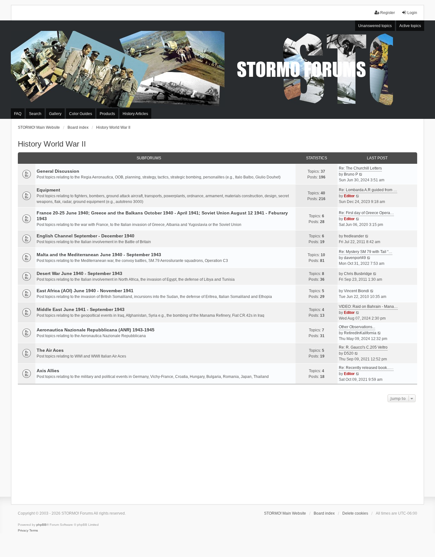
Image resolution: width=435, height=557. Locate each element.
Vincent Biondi (356, 291)
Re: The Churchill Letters (360, 168)
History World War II (52, 144)
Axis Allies (48, 370)
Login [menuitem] (412, 13)
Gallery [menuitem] (55, 114)
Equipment (48, 189)
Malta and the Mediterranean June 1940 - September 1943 (99, 254)
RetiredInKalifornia (360, 333)
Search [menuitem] (35, 114)
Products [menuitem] (107, 114)
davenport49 (355, 258)
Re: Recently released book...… (366, 367)
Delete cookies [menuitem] (355, 513)
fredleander (354, 236)
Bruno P (351, 174)
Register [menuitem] (387, 13)
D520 (348, 353)
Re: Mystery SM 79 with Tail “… (365, 252)
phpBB (41, 524)
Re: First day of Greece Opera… (366, 213)
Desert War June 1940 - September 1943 (79, 273)
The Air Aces (50, 350)
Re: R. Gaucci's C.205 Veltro (363, 347)
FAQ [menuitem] (17, 114)
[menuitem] (23, 530)
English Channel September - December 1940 (85, 235)
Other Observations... (357, 327)
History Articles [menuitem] (135, 114)
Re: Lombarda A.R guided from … (368, 190)
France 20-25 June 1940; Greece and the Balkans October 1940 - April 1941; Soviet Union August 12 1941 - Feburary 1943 (162, 215)
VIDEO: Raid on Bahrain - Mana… (368, 306)
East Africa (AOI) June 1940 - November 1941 (85, 290)
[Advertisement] (217, 451)
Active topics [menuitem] (410, 26)
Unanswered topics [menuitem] (375, 26)
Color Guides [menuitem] (80, 114)
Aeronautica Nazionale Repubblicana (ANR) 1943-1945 (95, 329)
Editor (349, 196)
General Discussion (58, 171)
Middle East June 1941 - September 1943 (81, 309)
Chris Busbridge (358, 273)
